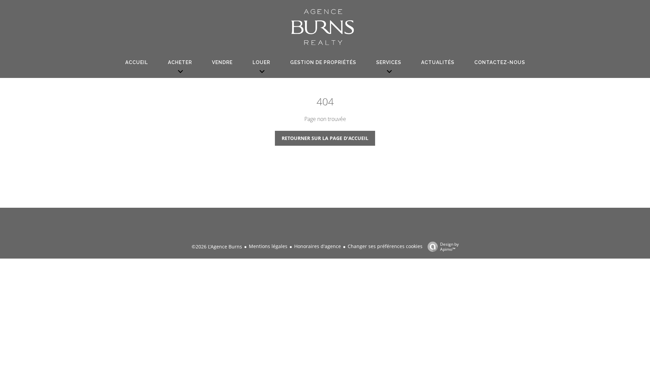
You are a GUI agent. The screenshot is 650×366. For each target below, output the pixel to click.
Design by (449, 246)
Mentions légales (268, 246)
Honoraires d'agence (317, 246)
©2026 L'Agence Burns (217, 246)
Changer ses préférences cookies (385, 246)
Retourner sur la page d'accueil (325, 138)
